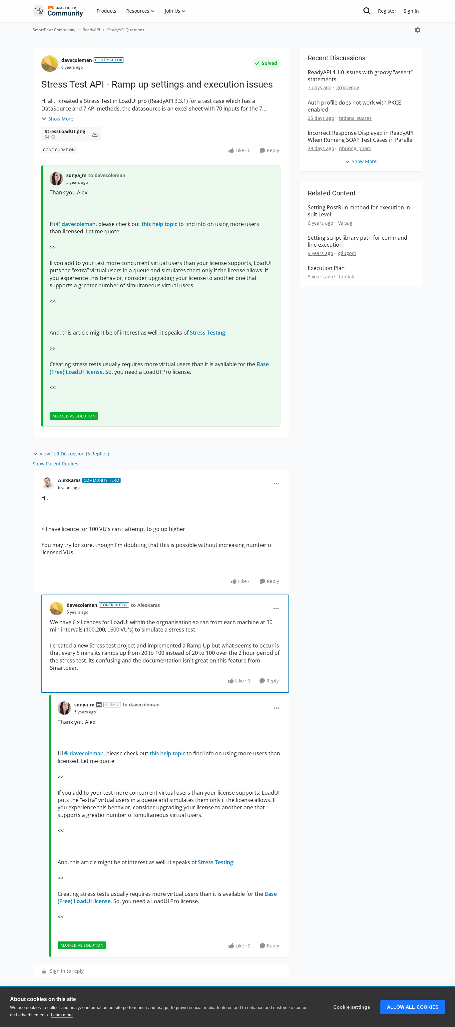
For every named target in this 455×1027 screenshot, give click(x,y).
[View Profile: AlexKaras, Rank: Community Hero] (48, 483)
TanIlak (346, 276)
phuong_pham (355, 148)
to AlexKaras (145, 605)
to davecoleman (106, 175)
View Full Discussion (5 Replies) (74, 453)
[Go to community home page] (58, 11)
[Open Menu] (417, 30)
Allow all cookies (412, 1007)
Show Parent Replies (55, 463)
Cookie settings (351, 1007)
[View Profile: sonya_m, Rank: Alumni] (64, 708)
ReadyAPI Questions (125, 30)
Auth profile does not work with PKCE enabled (354, 106)
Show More (60, 119)
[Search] (367, 11)
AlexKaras (69, 480)
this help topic (159, 224)
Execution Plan (326, 268)
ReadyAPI (91, 30)
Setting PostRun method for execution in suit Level (359, 211)
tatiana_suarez (355, 118)
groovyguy (347, 87)
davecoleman (76, 60)
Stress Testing (207, 332)
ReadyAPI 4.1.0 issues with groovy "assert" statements (360, 76)
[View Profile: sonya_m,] (56, 178)
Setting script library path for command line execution (357, 241)
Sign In (411, 11)
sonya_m (76, 175)
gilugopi (347, 253)
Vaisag (345, 223)
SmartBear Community (54, 30)
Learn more (62, 1014)
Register (387, 11)
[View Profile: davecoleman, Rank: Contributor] (49, 63)
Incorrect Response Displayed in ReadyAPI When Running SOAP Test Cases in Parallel (361, 136)
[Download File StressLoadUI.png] (95, 134)
